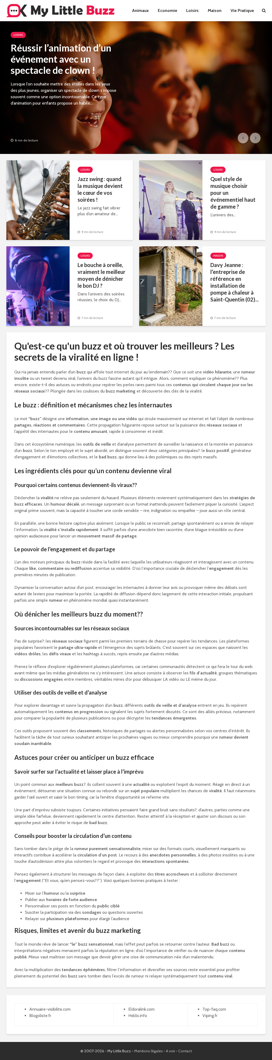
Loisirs (192, 10)
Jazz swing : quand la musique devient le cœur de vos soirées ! (100, 189)
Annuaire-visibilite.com (50, 1009)
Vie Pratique (242, 10)
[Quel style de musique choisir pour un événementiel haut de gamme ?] (170, 199)
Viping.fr (210, 1015)
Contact (185, 1051)
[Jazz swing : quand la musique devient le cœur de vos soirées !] (38, 199)
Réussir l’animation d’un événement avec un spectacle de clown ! (61, 59)
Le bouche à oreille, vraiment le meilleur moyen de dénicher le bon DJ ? (101, 275)
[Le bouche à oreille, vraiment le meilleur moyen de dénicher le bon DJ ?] (38, 285)
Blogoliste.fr (40, 1015)
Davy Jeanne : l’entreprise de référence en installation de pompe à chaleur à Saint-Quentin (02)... (234, 282)
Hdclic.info (137, 1015)
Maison (215, 10)
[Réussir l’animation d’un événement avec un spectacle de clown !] (136, 87)
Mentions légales (148, 1051)
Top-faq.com (214, 1009)
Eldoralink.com (141, 1009)
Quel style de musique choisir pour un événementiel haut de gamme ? (233, 193)
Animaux (140, 10)
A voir (170, 1051)
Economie (167, 10)
